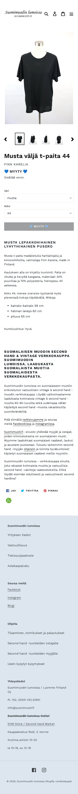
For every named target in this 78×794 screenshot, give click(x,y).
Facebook (14, 589)
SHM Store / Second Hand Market (31, 724)
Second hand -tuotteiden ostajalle (33, 643)
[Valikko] (71, 13)
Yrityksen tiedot (19, 535)
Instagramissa (44, 424)
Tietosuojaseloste (21, 555)
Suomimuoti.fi (13, 432)
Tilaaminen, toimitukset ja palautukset (36, 633)
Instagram (14, 597)
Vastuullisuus (17, 545)
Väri (6, 190)
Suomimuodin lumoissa (30, 781)
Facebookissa (22, 424)
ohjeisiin (29, 449)
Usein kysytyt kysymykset (26, 664)
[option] (19, 139)
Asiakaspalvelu (18, 566)
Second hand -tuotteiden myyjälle (33, 653)
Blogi (11, 605)
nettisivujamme (33, 419)
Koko (7, 206)
